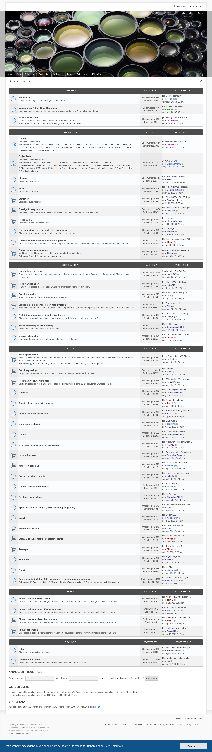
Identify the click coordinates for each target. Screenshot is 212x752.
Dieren (22, 434)
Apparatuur (70, 132)
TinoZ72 (170, 109)
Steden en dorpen (29, 528)
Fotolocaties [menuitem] (43, 74)
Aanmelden (16, 672)
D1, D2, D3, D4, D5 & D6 (32, 147)
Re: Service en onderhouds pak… (177, 647)
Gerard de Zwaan (175, 455)
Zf (52, 147)
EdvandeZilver (174, 580)
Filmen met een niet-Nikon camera (38, 619)
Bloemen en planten (30, 424)
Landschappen (27, 455)
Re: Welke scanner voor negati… (177, 208)
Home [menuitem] (9, 74)
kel (168, 179)
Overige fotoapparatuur (32, 209)
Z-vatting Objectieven (103, 165)
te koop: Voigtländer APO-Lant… (176, 250)
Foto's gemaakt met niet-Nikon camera (103, 582)
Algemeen (70, 90)
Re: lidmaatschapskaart (173, 106)
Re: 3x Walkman (169, 494)
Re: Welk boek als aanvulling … (176, 313)
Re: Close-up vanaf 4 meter (174, 463)
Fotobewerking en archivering (36, 325)
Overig (22, 570)
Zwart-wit (24, 559)
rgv (168, 661)
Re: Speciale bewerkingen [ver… (177, 504)
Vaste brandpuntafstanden (75, 168)
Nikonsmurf (172, 518)
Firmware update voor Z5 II (174, 141)
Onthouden (136, 678)
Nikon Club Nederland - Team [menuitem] (189, 719)
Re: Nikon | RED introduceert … (176, 597)
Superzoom (107, 162)
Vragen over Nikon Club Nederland (38, 108)
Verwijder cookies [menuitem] (168, 725)
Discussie (70, 642)
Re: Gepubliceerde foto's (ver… (176, 577)
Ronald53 (171, 631)
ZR (53, 150)
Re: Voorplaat (168, 369)
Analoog (118, 147)
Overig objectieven (29, 171)
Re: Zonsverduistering (172, 303)
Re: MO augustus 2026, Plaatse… (177, 356)
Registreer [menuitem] (181, 6)
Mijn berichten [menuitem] (188, 13)
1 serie (128, 147)
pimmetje (171, 424)
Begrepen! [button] (193, 746)
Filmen (70, 591)
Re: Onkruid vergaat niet (173, 536)
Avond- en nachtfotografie (34, 413)
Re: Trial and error (170, 483)
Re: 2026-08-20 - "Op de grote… (176, 379)
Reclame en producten (31, 497)
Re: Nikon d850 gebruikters (174, 282)
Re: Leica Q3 (168, 228)
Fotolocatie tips (28, 294)
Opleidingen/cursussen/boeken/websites (42, 315)
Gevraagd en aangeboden (33, 250)
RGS (169, 296)
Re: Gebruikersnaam (171, 96)
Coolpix (107, 147)
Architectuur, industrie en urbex (37, 403)
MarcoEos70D (173, 497)
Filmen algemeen (28, 629)
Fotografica (25, 219)
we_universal (18, 730)
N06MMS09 (172, 382)
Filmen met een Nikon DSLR (34, 598)
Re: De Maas (168, 567)
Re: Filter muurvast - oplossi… (175, 187)
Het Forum (24, 97)
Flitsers (23, 178)
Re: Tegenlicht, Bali (171, 557)
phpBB (21, 727)
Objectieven (25, 156)
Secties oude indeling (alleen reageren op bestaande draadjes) (54, 579)
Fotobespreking (28, 370)
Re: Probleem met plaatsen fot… (176, 658)
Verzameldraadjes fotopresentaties (66, 582)
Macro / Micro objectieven (102, 168)
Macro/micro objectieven (60, 165)
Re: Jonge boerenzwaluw (173, 431)
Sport (22, 518)
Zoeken (201, 13)
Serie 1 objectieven (125, 168)
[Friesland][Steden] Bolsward (175, 117)
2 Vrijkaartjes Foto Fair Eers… (175, 271)
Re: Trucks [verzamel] (172, 546)
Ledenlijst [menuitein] (137, 725)
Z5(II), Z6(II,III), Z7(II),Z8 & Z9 (88, 147)
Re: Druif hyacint (169, 421)
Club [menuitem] (18, 74)
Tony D (170, 403)
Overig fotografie (28, 336)
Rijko (169, 306)
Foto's (70, 348)
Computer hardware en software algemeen (42, 240)
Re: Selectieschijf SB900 (173, 176)
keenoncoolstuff (174, 650)
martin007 (172, 274)
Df (47, 147)
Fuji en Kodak (43, 150)
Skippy (170, 242)
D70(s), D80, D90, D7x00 (76, 144)
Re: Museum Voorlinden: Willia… (177, 442)
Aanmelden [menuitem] (198, 6)
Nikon (22, 649)
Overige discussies (29, 659)
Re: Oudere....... (169, 515)
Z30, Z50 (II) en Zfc (64, 147)
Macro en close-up (29, 465)
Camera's (24, 138)
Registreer (34, 672)
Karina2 (170, 359)
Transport (24, 549)
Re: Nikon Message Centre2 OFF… (178, 239)
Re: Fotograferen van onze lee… (177, 334)
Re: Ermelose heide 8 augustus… (177, 452)
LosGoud (171, 211)
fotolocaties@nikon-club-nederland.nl (64, 123)
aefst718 (171, 285)
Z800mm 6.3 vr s (169, 161)
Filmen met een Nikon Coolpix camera (40, 609)
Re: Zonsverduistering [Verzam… (177, 410)
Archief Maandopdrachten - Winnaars (66, 363)
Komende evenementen (32, 271)
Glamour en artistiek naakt (34, 486)
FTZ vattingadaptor (82, 165)
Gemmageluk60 (174, 190)
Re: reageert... (168, 218)
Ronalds (171, 99)
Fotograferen (70, 265)
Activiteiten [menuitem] (29, 74)
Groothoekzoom (62, 162)
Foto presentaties (40, 582)
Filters (22, 188)
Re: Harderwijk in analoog (174, 390)
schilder (171, 231)
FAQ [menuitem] (116, 725)
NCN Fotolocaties (29, 117)
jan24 (169, 372)
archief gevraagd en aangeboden (46, 256)
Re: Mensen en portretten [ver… (176, 473)
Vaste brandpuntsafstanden (33, 165)
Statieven (24, 198)
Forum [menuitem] (70, 74)
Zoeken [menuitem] (125, 725)
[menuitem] (201, 81)
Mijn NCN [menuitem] (96, 74)
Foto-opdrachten (28, 354)
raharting (171, 120)
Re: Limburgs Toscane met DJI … (177, 618)
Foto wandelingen (29, 283)
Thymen (171, 253)
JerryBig (171, 316)
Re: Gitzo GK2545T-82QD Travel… (178, 197)
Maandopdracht (39, 363)
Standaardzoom (79, 162)
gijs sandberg (173, 221)
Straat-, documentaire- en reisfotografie (41, 538)
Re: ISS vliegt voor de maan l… (176, 607)
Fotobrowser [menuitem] (82, 74)
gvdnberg (171, 144)
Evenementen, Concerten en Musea (39, 445)
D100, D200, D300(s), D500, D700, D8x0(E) (111, 144)
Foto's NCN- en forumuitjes (34, 380)
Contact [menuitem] (152, 725)
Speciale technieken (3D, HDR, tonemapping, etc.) (47, 507)
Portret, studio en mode (32, 476)
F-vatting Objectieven (42, 162)
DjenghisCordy (174, 164)
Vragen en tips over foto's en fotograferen (42, 304)
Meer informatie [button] (114, 746)
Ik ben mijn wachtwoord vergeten (114, 678)
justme (170, 486)
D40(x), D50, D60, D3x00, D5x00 (47, 144)
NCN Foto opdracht (95, 363)
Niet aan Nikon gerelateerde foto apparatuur (43, 230)
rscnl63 (98, 707)
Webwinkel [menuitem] (58, 74)
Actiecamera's (27, 150)
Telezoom (94, 162)
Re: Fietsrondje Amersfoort (174, 525)
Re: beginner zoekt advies (174, 628)
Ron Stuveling (173, 200)
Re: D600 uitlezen (170, 324)
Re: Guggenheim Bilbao (173, 400)
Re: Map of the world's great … (176, 293)
